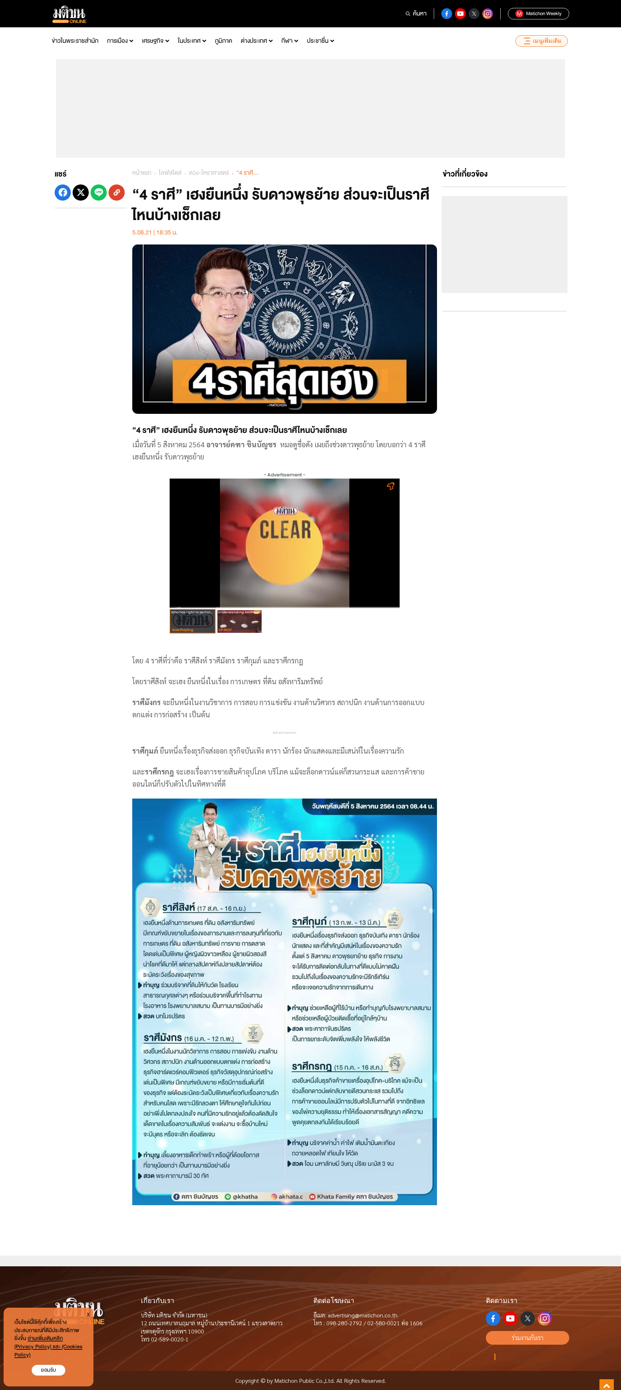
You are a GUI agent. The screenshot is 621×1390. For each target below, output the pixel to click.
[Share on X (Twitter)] (81, 192)
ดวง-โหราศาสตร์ (209, 173)
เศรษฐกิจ (153, 41)
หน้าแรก (141, 173)
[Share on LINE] (99, 192)
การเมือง (117, 41)
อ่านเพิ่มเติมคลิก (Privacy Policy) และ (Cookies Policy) (48, 1346)
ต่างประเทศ (254, 41)
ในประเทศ (189, 41)
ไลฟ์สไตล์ (170, 173)
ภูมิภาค (223, 41)
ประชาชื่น (317, 41)
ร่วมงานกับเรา (527, 1337)
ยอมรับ (48, 1370)
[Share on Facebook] (63, 192)
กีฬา (287, 41)
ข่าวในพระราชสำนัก (75, 41)
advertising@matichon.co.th (362, 1315)
